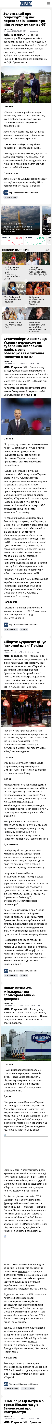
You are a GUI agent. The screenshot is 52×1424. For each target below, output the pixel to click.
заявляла (22, 1271)
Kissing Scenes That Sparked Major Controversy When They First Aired (12, 273)
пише (7, 1322)
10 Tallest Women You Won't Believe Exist (13, 324)
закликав (36, 607)
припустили (11, 957)
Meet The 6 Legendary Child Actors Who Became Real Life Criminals (37, 327)
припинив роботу (25, 1187)
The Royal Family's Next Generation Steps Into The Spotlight (38, 270)
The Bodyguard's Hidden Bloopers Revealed (12, 299)
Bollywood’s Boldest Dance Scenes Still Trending (36, 300)
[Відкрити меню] (48, 3)
